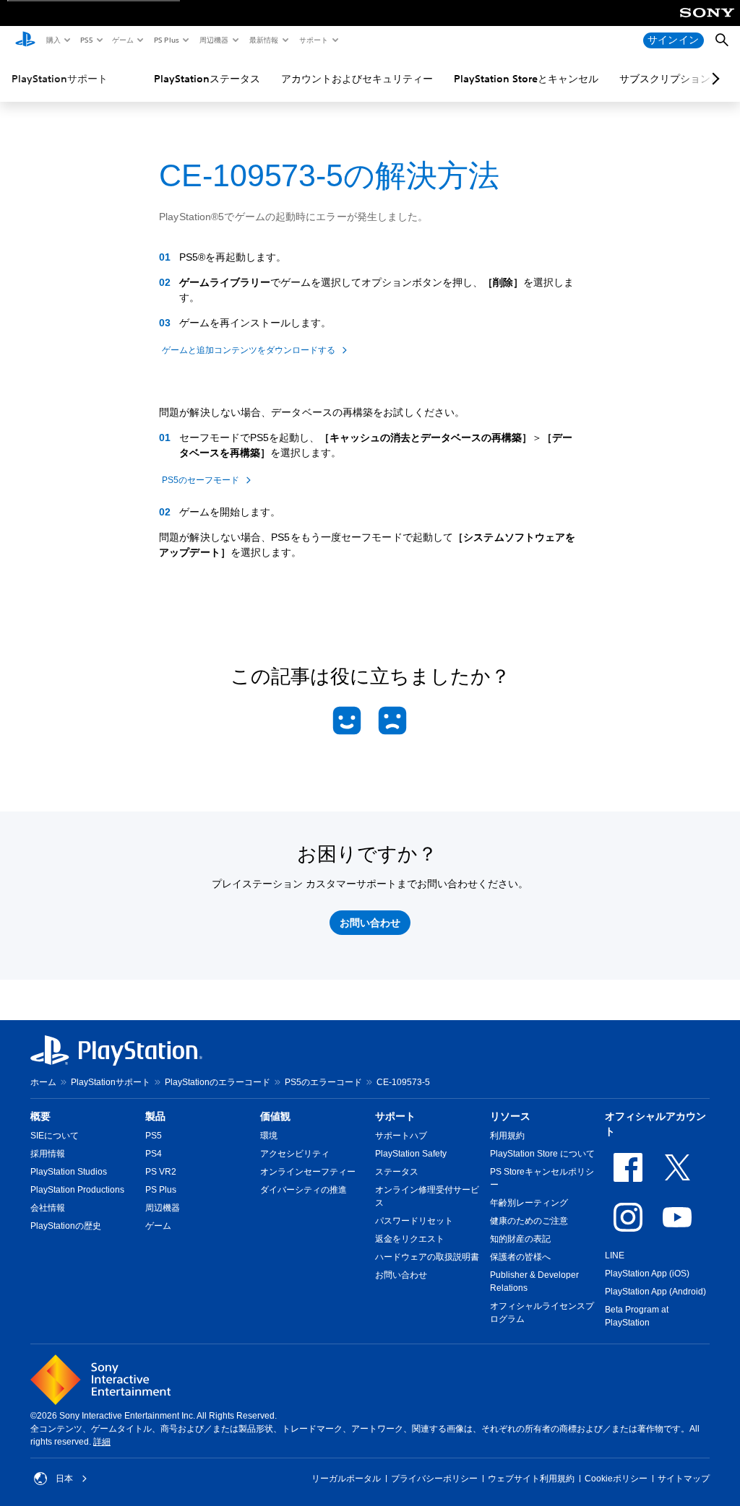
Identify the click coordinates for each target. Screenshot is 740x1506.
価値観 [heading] (275, 1116)
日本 (64, 1479)
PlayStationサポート (60, 78)
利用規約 (507, 1136)
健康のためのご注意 (529, 1221)
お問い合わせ (401, 1275)
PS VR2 (160, 1172)
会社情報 (47, 1208)
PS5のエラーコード (323, 1082)
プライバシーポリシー (434, 1479)
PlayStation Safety (411, 1154)
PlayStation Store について (542, 1154)
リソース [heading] (510, 1116)
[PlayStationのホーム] (25, 40)
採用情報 (47, 1154)
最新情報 (263, 40)
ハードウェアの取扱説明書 (427, 1257)
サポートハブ (401, 1136)
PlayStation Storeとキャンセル (526, 78)
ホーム (43, 1082)
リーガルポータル (346, 1479)
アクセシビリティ (295, 1154)
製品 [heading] (155, 1116)
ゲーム (122, 40)
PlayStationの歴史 (65, 1226)
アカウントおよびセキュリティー (357, 78)
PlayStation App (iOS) (647, 1273)
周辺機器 (213, 40)
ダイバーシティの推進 (303, 1190)
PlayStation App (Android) (655, 1292)
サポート (312, 40)
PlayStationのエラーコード (217, 1082)
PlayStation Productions (77, 1190)
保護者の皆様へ (520, 1257)
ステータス (396, 1172)
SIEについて (54, 1136)
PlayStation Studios (68, 1172)
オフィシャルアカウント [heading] (655, 1123)
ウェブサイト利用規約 (531, 1479)
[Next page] (713, 79)
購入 (53, 40)
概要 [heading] (40, 1116)
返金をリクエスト (409, 1239)
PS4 (153, 1154)
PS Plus (165, 40)
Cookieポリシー (616, 1479)
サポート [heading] (395, 1116)
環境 (269, 1136)
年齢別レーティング (529, 1203)
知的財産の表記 (520, 1239)
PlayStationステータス (207, 78)
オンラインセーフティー (308, 1172)
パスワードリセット (414, 1221)
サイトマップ (684, 1479)
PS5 (85, 40)
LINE (614, 1255)
